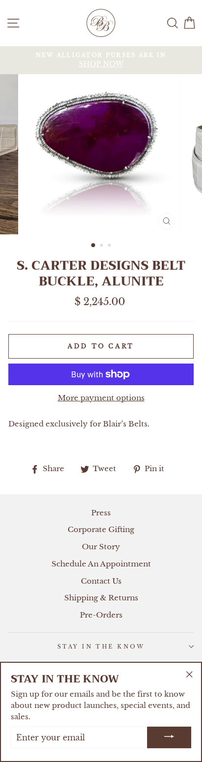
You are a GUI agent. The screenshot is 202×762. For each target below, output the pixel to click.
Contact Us (101, 581)
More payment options (101, 397)
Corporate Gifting (101, 529)
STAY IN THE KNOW (101, 646)
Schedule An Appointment (101, 563)
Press (101, 512)
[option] (101, 60)
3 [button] (110, 246)
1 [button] (93, 245)
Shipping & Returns (101, 597)
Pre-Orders (101, 615)
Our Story (101, 546)
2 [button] (102, 246)
